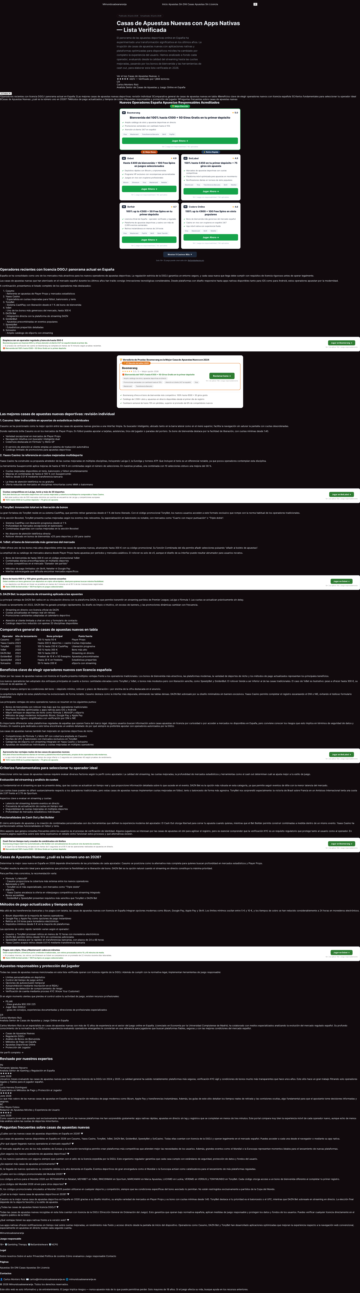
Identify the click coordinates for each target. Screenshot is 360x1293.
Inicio (165, 4)
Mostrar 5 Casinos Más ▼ (180, 254)
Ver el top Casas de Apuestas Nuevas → (138, 76)
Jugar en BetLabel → (341, 494)
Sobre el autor (24, 1256)
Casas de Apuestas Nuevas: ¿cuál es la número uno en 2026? (33, 99)
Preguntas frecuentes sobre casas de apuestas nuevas (207, 99)
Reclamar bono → (222, 376)
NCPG (53, 1244)
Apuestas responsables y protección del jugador (150, 99)
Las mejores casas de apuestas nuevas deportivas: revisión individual (113, 96)
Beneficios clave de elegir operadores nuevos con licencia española (254, 96)
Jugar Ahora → (180, 140)
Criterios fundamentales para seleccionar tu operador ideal (324, 96)
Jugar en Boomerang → (341, 343)
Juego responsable (95, 1256)
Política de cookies (55, 1256)
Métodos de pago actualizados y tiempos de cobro (96, 99)
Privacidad (38, 1256)
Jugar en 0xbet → (341, 581)
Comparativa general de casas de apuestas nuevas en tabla (184, 96)
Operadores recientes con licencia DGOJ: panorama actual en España (37, 96)
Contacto (111, 1256)
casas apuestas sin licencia (170, 723)
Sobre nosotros (8, 1256)
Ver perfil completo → (11, 1052)
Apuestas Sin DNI (177, 4)
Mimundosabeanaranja (115, 4)
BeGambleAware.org (196, 260)
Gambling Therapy (16, 1244)
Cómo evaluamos (75, 1256)
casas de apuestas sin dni (171, 831)
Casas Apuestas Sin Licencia (203, 4)
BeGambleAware (38, 1244)
